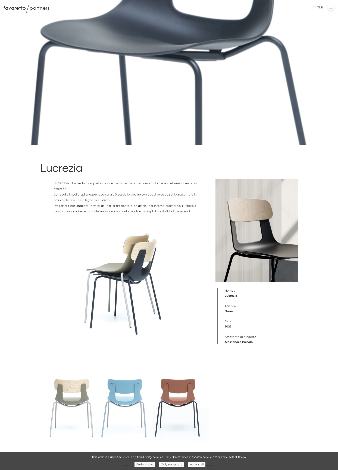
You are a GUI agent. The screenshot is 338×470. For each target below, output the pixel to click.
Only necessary (171, 464)
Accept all (197, 464)
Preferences (144, 464)
